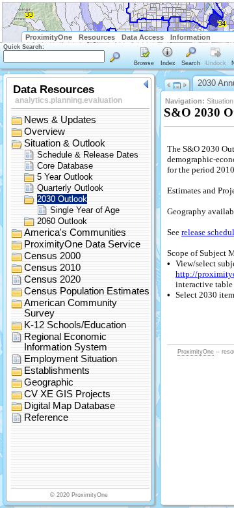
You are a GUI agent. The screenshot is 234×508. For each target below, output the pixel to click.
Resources (97, 37)
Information (190, 37)
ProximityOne (48, 37)
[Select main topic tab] (144, 57)
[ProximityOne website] (224, 37)
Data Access (143, 37)
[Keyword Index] (167, 57)
